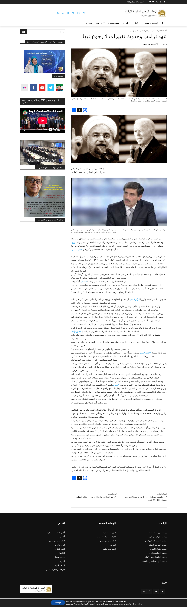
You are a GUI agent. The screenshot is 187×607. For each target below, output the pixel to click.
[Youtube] (149, 2)
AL (63, 13)
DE (73, 13)
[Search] (23, 31)
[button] (163, 23)
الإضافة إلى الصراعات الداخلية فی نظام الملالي (96, 497)
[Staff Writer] (157, 44)
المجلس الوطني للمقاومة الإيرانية (50, 167)
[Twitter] (162, 591)
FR (78, 13)
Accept (58, 602)
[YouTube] (156, 591)
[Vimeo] (153, 2)
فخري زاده (76, 331)
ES (58, 13)
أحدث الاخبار (162, 30)
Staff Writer (148, 44)
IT (68, 13)
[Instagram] (160, 2)
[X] (156, 2)
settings (69, 604)
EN (84, 13)
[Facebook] (164, 2)
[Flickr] (143, 591)
